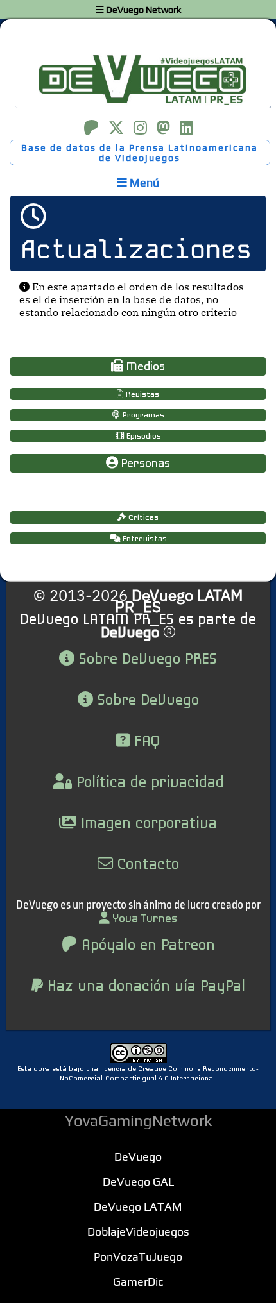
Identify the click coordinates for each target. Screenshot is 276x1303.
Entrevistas (143, 539)
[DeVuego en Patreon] (91, 127)
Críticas (142, 518)
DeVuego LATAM (138, 1206)
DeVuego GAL (138, 1181)
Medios (144, 367)
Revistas (141, 395)
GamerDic (138, 1281)
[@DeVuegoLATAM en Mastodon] (163, 127)
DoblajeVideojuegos (138, 1231)
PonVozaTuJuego (138, 1256)
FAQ (145, 742)
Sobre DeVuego (146, 701)
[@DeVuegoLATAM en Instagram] (140, 127)
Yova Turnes (143, 919)
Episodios (142, 436)
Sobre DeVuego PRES (145, 660)
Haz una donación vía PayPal (144, 987)
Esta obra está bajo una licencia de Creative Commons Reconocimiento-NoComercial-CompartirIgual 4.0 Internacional (138, 1074)
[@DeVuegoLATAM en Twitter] (116, 127)
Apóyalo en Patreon (146, 946)
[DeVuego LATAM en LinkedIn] (186, 127)
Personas (144, 464)
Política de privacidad (148, 783)
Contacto (146, 865)
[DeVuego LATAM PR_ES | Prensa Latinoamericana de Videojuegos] (138, 79)
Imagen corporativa (146, 824)
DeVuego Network (142, 9)
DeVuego (138, 1156)
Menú (143, 182)
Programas (142, 415)
